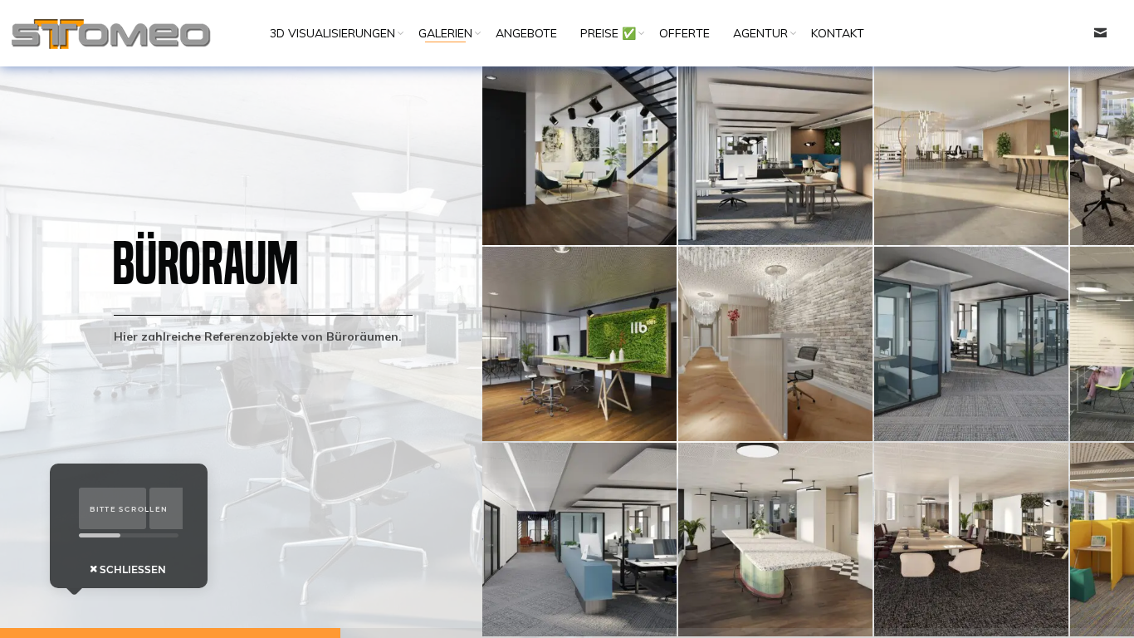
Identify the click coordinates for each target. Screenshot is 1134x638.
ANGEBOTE (526, 33)
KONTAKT (837, 33)
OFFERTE (684, 33)
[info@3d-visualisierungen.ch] (1100, 33)
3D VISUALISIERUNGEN (332, 33)
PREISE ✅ (608, 33)
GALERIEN (445, 33)
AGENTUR (760, 33)
